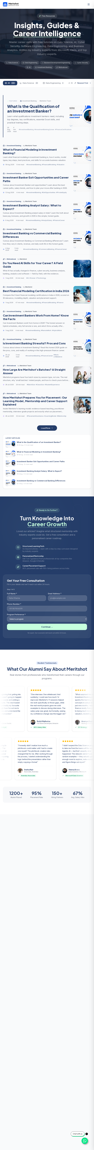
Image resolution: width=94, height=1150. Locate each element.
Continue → (47, 627)
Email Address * (54, 594)
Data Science (30, 83)
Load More (45, 428)
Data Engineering (54, 83)
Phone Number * (14, 604)
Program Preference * (16, 614)
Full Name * (12, 594)
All (11, 83)
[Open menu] (88, 4)
